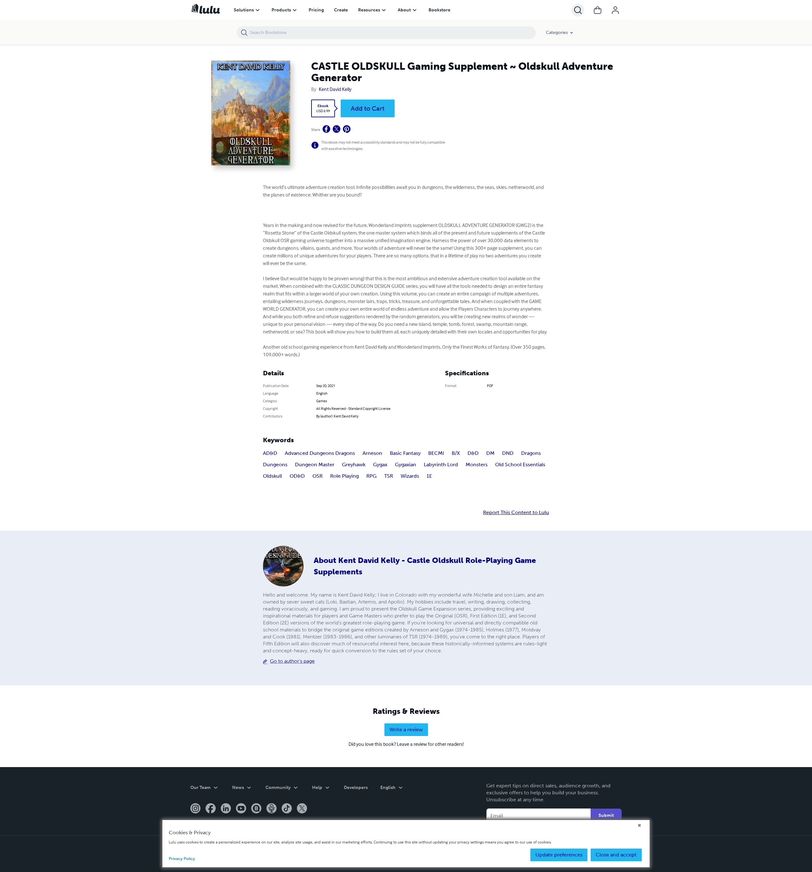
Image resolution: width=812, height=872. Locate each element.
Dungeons (275, 465)
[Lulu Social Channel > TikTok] (287, 809)
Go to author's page (292, 661)
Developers (356, 787)
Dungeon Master (314, 465)
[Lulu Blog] (256, 809)
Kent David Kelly (335, 89)
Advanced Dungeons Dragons (320, 453)
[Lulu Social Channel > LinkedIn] (226, 809)
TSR (388, 476)
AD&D (270, 453)
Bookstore (439, 10)
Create (341, 10)
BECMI (436, 453)
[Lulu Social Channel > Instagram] (195, 809)
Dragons (531, 453)
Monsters (477, 465)
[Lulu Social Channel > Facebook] (211, 809)
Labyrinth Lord (441, 465)
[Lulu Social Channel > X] (302, 809)
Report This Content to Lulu (516, 512)
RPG (371, 476)
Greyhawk (353, 465)
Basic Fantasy (405, 453)
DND (508, 453)
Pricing (316, 10)
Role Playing (344, 476)
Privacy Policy (182, 858)
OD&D (297, 476)
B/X (456, 453)
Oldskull (272, 476)
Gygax (380, 465)
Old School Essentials (520, 465)
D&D (473, 453)
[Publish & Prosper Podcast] (271, 809)
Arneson (372, 453)
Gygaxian (405, 465)
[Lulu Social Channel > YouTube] (241, 809)
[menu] (257, 10)
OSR (317, 476)
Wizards (410, 476)
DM (490, 453)
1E (429, 476)
